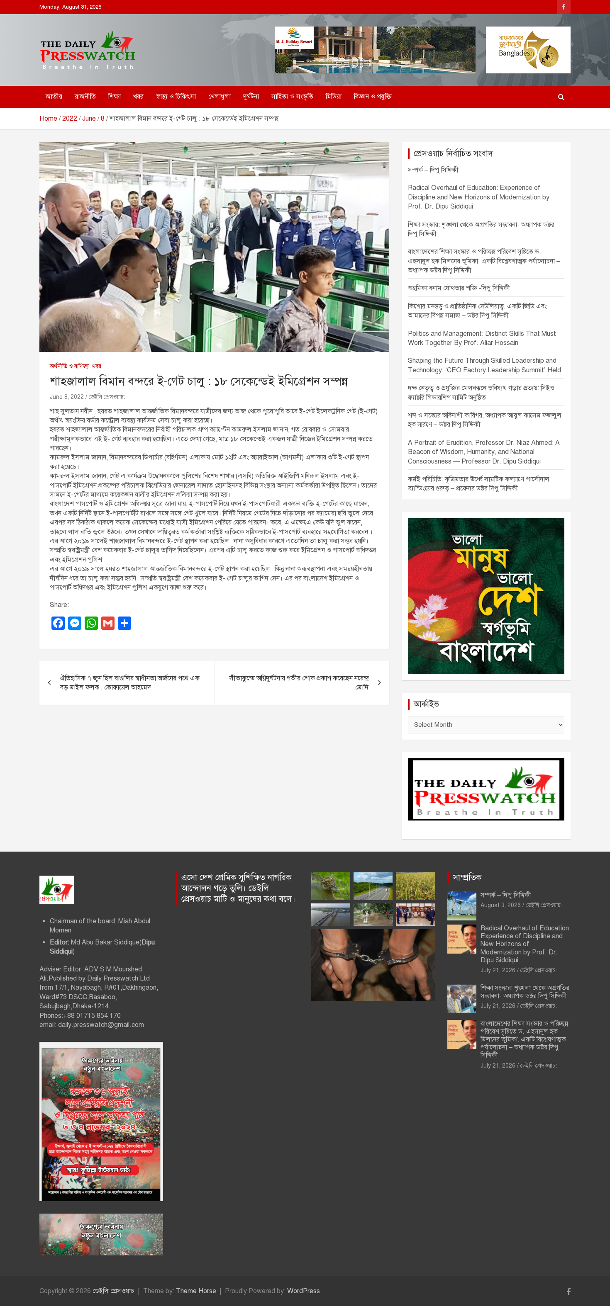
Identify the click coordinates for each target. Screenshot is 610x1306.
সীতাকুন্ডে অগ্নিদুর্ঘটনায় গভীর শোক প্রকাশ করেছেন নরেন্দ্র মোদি (298, 683)
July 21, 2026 (498, 970)
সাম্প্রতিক (467, 877)
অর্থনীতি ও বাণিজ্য (69, 366)
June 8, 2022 (67, 397)
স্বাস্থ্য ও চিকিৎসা (176, 96)
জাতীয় (54, 96)
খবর (138, 96)
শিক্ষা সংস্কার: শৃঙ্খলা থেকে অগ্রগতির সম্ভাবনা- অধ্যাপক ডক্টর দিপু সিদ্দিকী (525, 992)
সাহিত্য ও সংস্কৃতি (292, 96)
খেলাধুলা (219, 96)
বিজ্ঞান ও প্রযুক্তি (373, 96)
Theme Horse (196, 1291)
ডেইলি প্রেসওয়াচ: (107, 397)
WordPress (303, 1291)
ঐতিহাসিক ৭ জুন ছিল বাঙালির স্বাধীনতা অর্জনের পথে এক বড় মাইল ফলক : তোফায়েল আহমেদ (130, 683)
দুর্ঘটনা (251, 96)
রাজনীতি (85, 96)
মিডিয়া (334, 96)
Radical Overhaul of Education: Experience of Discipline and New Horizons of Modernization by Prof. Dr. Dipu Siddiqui (478, 197)
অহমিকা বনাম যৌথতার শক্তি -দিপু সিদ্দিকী (459, 288)
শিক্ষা (114, 96)
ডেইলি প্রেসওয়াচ (113, 1291)
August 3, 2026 (501, 905)
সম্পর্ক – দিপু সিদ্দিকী (433, 170)
